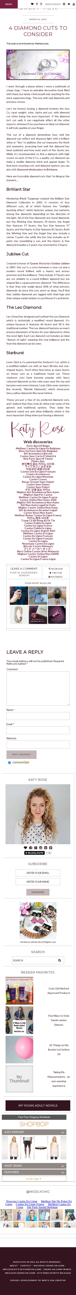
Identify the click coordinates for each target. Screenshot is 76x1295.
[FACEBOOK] (37, 4)
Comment (12, 669)
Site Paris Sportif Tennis (38, 458)
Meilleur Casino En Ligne (38, 533)
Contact (25, 1265)
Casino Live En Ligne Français (38, 471)
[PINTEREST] (64, 4)
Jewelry (24, 575)
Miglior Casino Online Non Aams (38, 507)
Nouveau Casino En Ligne (49, 1265)
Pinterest (56, 577)
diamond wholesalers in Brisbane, (37, 169)
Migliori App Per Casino (38, 494)
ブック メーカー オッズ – (38, 548)
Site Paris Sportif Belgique (54, 1273)
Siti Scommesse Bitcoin (38, 453)
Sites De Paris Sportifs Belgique (38, 450)
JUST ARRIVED (14, 1132)
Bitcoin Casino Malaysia (38, 546)
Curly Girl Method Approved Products (58, 991)
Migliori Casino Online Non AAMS (38, 553)
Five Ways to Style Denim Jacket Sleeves (58, 1020)
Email (10, 724)
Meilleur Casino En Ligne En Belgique (38, 448)
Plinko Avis (38, 461)
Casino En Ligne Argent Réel (38, 530)
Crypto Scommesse (38, 474)
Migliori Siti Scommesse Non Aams (38, 492)
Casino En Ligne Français (38, 535)
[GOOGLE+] (41, 4)
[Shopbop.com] (34, 1124)
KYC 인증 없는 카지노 (38, 489)
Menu (9, 4)
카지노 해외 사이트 (38, 517)
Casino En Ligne (38, 541)
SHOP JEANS (13, 1165)
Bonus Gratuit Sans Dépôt (38, 481)
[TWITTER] (69, 4)
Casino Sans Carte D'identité (38, 456)
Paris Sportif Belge (38, 445)
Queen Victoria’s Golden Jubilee (50, 263)
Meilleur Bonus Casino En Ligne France (38, 515)
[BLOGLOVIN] (32, 4)
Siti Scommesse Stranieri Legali (38, 510)
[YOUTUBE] (74, 4)
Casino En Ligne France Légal (38, 559)
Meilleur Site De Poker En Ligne (22, 1269)
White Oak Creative (54, 1280)
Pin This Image (47, 67)
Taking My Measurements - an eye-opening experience (59, 1079)
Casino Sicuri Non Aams (38, 512)
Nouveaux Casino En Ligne (38, 543)
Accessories (29, 572)
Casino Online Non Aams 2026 (38, 499)
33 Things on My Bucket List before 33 (59, 1050)
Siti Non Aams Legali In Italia (38, 504)
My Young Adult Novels (38, 1105)
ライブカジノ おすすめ (38, 466)
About (14, 1265)
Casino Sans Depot (38, 484)
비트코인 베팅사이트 (38, 468)
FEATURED (11, 1172)
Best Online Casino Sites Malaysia (38, 551)
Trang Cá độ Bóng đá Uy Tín (38, 520)
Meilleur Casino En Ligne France (38, 497)
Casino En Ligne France (38, 525)
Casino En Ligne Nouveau (38, 476)
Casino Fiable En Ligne (38, 523)
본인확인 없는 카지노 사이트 (38, 463)
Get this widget (33, 1178)
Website (11, 738)
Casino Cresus (38, 479)
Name (10, 709)
